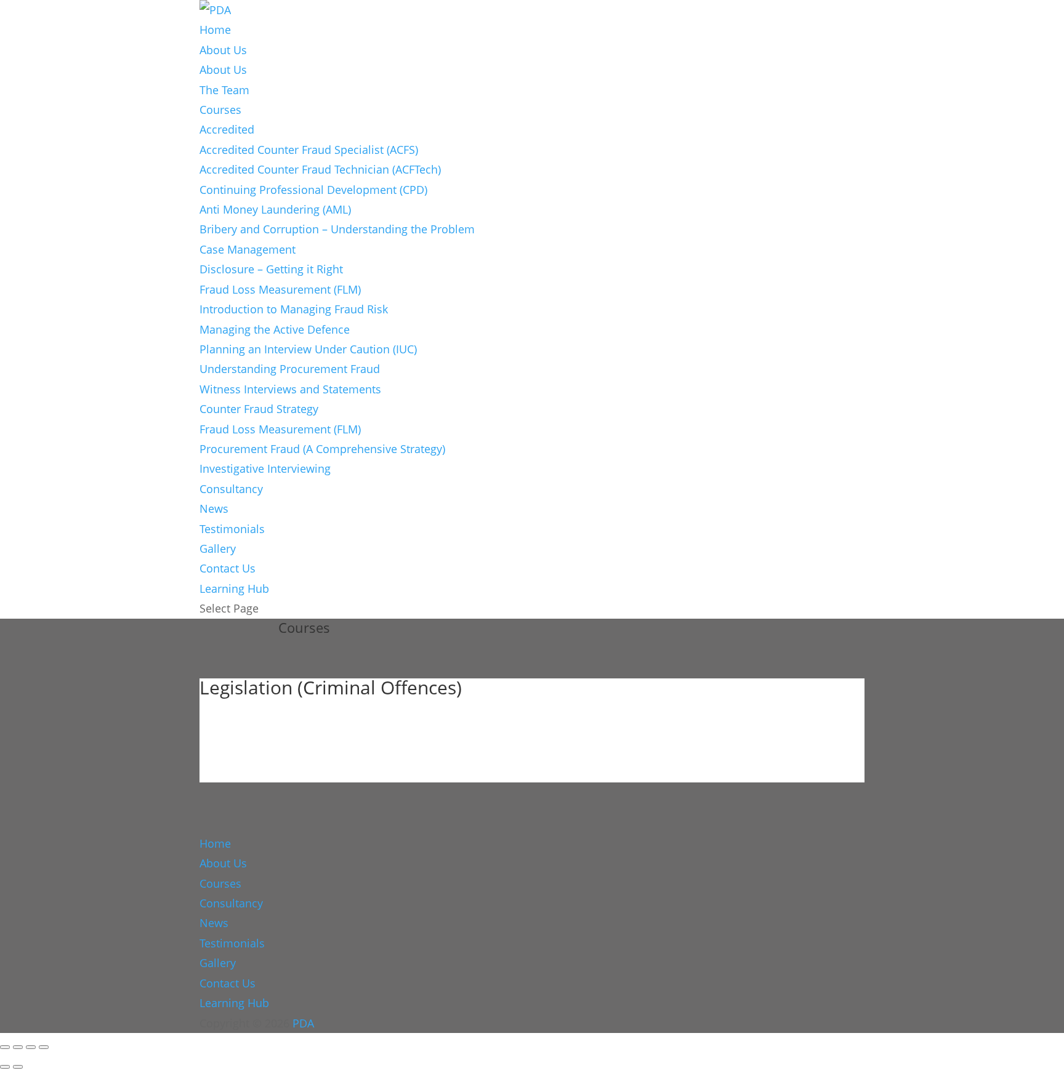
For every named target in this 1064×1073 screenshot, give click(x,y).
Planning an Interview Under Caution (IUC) (308, 349)
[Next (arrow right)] (18, 1067)
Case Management (248, 249)
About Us (223, 49)
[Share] (31, 1047)
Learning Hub (234, 588)
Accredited (227, 129)
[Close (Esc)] (44, 1047)
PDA (303, 1023)
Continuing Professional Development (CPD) (313, 189)
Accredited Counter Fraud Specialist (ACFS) (309, 149)
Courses (220, 109)
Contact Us (228, 568)
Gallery (218, 548)
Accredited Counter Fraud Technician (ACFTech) (320, 169)
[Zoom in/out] (5, 1047)
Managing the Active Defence (275, 329)
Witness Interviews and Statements (290, 389)
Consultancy (231, 488)
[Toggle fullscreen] (18, 1047)
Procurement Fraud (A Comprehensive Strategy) (322, 448)
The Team (224, 89)
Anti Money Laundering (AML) (275, 209)
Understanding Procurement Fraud (290, 368)
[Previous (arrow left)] (5, 1067)
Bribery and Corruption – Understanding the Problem (337, 229)
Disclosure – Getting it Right (271, 269)
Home (215, 29)
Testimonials (232, 528)
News (214, 508)
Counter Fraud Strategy (259, 408)
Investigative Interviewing (265, 468)
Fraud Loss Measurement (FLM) (280, 289)
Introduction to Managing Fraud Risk (294, 309)
